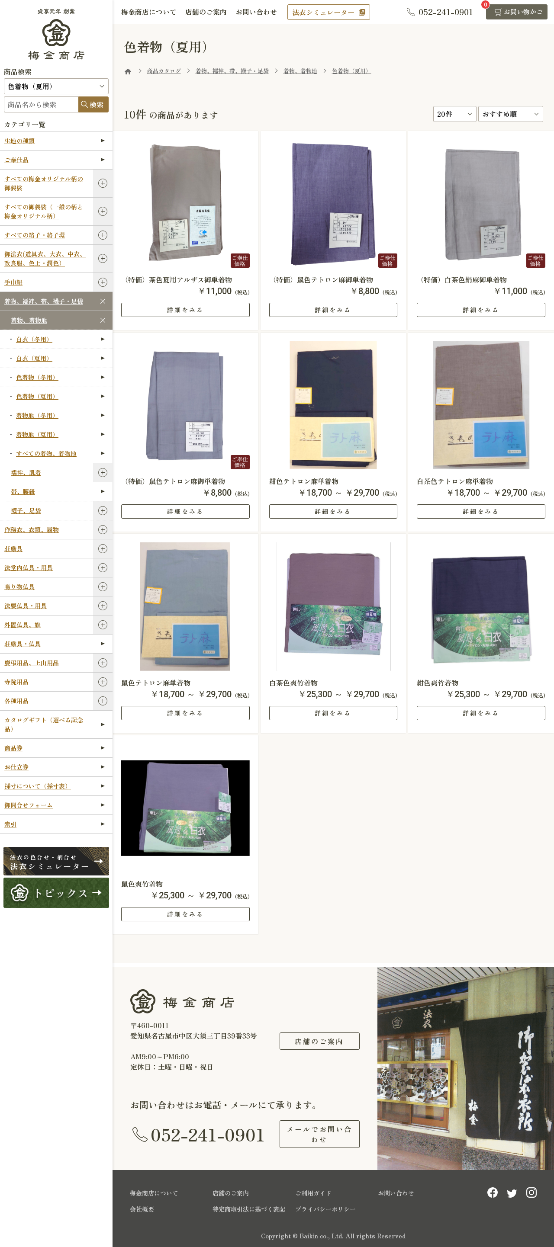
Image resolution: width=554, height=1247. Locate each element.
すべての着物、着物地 (46, 453)
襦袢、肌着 (26, 472)
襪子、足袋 (26, 510)
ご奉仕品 (16, 159)
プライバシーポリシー (325, 1209)
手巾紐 (13, 282)
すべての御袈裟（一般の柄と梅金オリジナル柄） (43, 211)
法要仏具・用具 (25, 605)
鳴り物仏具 (19, 586)
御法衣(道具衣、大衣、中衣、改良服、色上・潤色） (45, 258)
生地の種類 (19, 140)
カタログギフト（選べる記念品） (43, 724)
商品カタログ (164, 71)
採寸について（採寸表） (37, 786)
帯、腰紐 (23, 491)
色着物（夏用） (37, 396)
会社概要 (142, 1209)
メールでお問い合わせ (319, 1134)
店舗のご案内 (206, 11)
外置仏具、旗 (22, 624)
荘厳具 (13, 548)
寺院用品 (16, 681)
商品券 (13, 748)
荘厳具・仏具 (22, 643)
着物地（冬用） (37, 415)
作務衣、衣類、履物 (31, 529)
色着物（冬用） (37, 377)
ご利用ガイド (313, 1193)
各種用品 (16, 700)
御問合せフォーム (28, 805)
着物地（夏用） (37, 434)
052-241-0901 (208, 1134)
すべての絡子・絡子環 (34, 235)
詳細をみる (185, 309)
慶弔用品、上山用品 (31, 662)
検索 (96, 104)
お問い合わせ (256, 11)
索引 (10, 824)
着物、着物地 (29, 320)
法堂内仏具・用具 (28, 567)
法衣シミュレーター (323, 12)
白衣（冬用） (34, 339)
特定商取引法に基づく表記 (249, 1209)
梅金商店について (149, 11)
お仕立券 (16, 767)
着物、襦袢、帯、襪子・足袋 (43, 301)
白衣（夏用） (34, 358)
